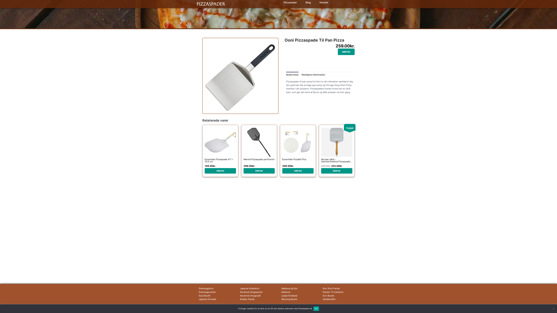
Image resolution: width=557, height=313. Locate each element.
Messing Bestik (289, 299)
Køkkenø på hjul (289, 288)
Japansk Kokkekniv (249, 288)
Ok (316, 308)
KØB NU (346, 51)
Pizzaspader (211, 4)
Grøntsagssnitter (207, 292)
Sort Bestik (328, 295)
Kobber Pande (247, 299)
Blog (308, 2)
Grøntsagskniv (206, 288)
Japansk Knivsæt (207, 299)
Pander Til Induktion (333, 292)
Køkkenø (285, 292)
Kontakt (324, 2)
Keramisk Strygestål (250, 295)
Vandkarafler (329, 299)
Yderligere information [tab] (313, 74)
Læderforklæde (289, 295)
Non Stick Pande (331, 288)
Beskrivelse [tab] (292, 74)
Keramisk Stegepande (251, 292)
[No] (553, 308)
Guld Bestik (204, 295)
